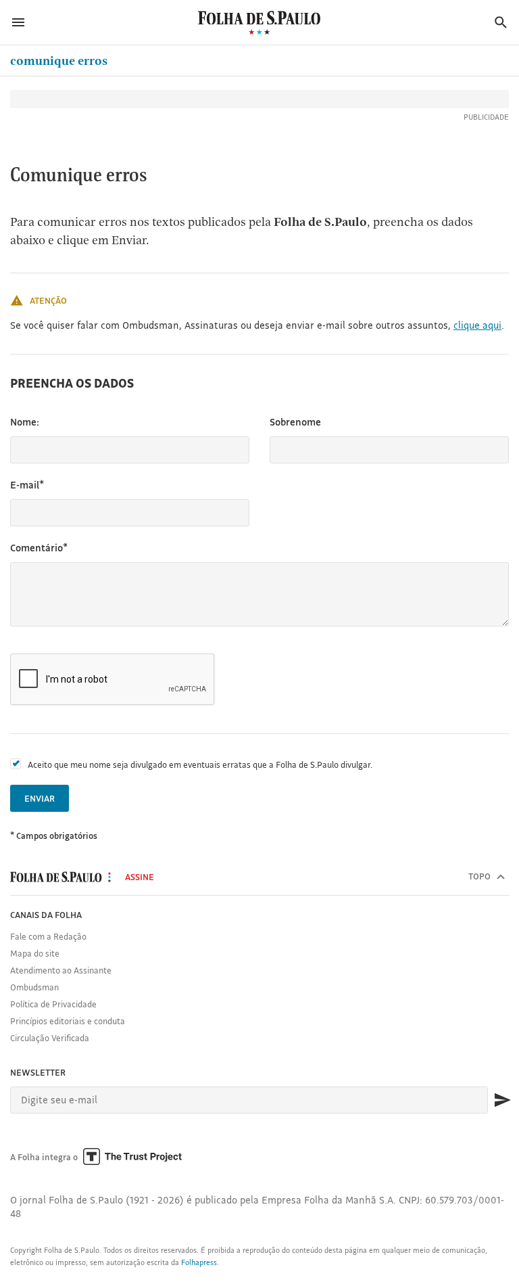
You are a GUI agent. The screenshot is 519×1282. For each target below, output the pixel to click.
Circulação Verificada (49, 1038)
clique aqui (477, 325)
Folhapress (199, 1262)
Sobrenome (295, 422)
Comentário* (39, 548)
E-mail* (27, 485)
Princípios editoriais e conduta (67, 1021)
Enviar (39, 798)
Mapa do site (34, 953)
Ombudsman (34, 987)
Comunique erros (58, 60)
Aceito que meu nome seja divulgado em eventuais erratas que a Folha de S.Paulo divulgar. (200, 764)
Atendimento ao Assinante (61, 970)
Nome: (24, 422)
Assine (139, 877)
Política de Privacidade (53, 1004)
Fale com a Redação (48, 936)
